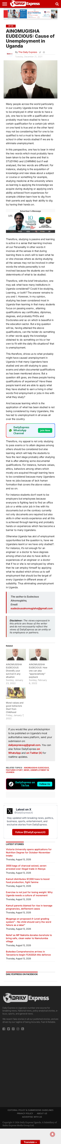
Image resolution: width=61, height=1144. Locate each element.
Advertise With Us (32, 1117)
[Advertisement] (30, 1067)
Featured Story (14, 770)
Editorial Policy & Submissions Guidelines (30, 1110)
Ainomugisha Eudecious (36, 767)
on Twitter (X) (34, 752)
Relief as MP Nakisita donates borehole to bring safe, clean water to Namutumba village (29, 938)
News (26, 770)
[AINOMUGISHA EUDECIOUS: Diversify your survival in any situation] (16, 654)
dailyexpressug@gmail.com (24, 745)
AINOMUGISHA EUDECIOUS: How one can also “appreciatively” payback (38, 670)
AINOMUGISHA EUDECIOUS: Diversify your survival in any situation (14, 670)
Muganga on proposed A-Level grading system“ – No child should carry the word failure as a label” (28, 921)
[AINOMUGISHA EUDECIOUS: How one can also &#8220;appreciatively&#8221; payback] (39, 654)
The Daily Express (27, 52)
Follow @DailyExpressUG (30, 832)
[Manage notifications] (52, 1134)
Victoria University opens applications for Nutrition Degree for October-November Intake (29, 852)
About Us (42, 1113)
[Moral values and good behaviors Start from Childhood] (16, 693)
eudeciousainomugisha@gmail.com (31, 608)
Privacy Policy (25, 1113)
